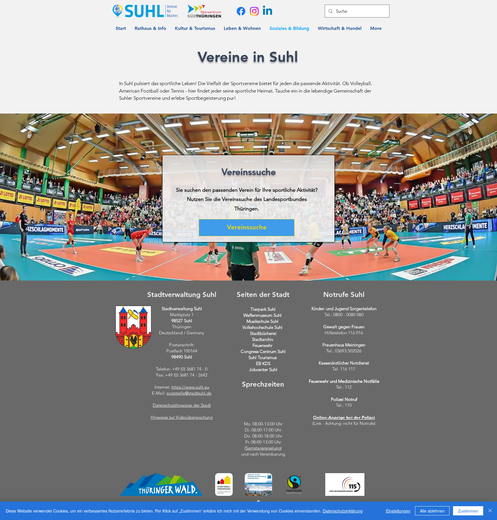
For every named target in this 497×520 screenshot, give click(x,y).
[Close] (490, 510)
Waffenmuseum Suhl (262, 315)
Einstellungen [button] (398, 511)
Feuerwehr (262, 345)
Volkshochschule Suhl (262, 327)
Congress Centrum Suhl (263, 351)
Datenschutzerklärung (343, 511)
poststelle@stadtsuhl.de (189, 393)
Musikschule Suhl (262, 321)
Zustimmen (468, 511)
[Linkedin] (267, 11)
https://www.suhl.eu (190, 387)
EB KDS (263, 363)
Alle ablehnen (432, 511)
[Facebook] (241, 11)
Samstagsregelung (263, 448)
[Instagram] (254, 11)
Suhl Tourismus (262, 357)
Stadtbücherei (263, 333)
